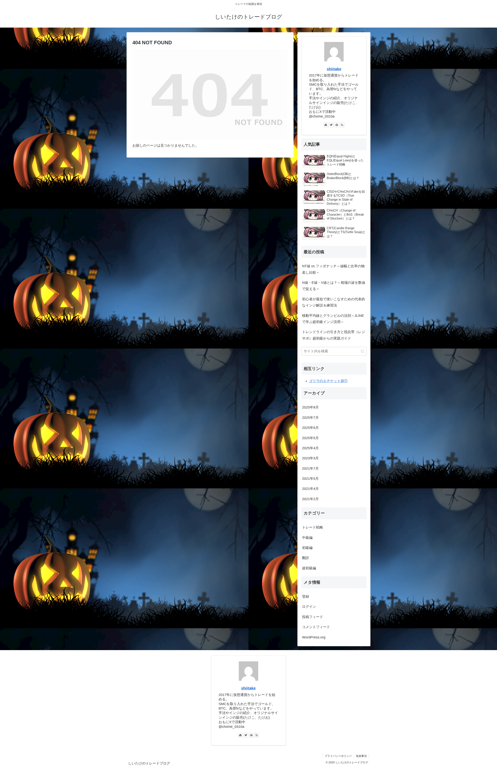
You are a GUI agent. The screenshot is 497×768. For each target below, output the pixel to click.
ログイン (309, 607)
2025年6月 (310, 428)
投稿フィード (312, 617)
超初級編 (309, 568)
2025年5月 (310, 438)
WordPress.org (313, 637)
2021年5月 (310, 479)
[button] (362, 351)
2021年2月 (310, 499)
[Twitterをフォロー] (331, 125)
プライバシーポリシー (338, 756)
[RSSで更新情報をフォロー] (342, 125)
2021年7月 (310, 468)
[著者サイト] (325, 125)
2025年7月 (310, 418)
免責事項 (361, 756)
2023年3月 (310, 458)
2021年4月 (310, 489)
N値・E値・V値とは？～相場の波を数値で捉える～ (333, 286)
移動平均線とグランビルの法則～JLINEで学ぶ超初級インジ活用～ (333, 319)
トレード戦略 (312, 527)
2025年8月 (310, 407)
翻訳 (305, 558)
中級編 (307, 538)
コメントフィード (316, 627)
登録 (305, 596)
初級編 (307, 548)
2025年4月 (310, 448)
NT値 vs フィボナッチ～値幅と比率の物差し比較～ (333, 269)
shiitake (334, 69)
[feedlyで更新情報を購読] (336, 125)
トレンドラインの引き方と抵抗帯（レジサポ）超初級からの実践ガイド (333, 335)
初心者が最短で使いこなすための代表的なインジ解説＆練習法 (333, 302)
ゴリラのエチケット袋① (328, 381)
